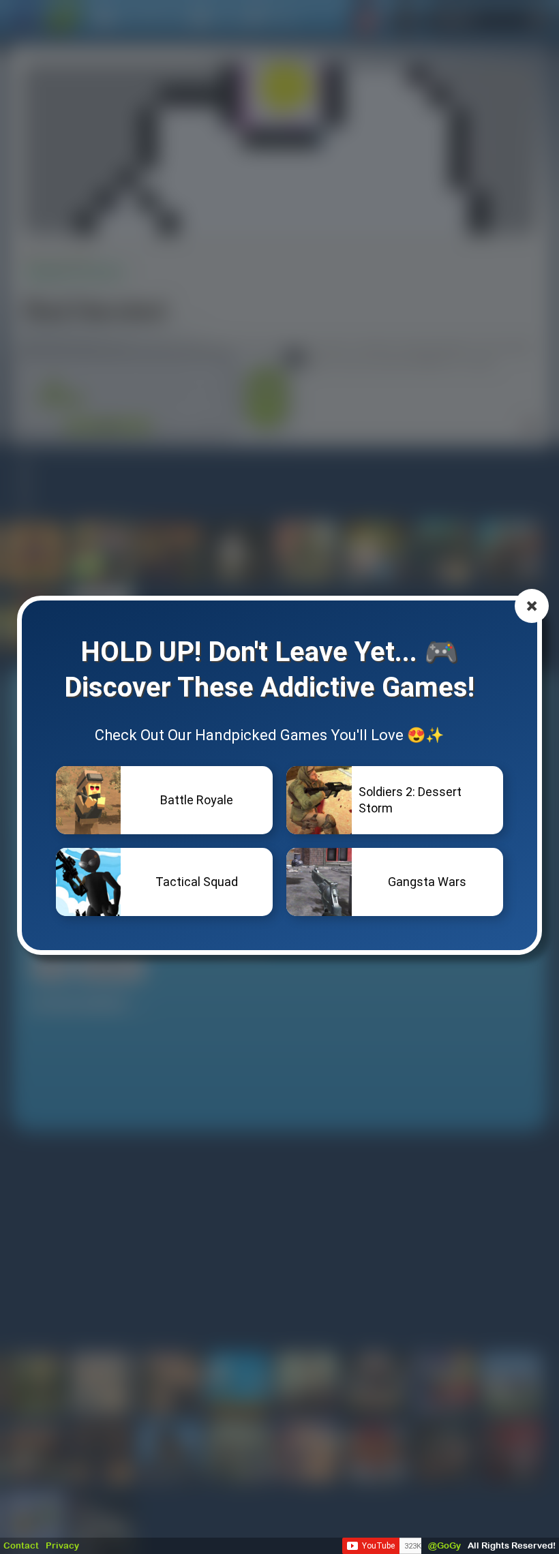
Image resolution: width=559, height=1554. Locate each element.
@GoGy (444, 1545)
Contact (21, 1545)
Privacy (62, 1545)
